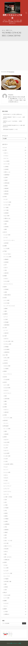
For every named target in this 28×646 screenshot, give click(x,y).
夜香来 (15, 516)
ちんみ (15, 466)
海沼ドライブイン (15, 546)
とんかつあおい (15, 254)
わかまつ (15, 390)
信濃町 (15, 245)
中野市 (15, 196)
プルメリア (15, 488)
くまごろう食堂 (15, 202)
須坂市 (15, 562)
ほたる (15, 475)
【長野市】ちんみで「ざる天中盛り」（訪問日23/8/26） (12, 122)
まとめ (15, 147)
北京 (15, 502)
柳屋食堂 (15, 529)
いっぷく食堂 (15, 428)
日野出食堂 (15, 183)
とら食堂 (15, 567)
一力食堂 (15, 207)
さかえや (15, 603)
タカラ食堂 (15, 303)
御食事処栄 (15, 174)
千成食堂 (15, 578)
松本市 (15, 382)
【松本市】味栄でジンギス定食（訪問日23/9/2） (13, 114)
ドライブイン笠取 (15, 417)
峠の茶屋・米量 (15, 581)
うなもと (15, 155)
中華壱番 (15, 346)
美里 (15, 224)
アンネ (15, 316)
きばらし (15, 278)
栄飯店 (15, 532)
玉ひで (15, 267)
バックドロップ (15, 486)
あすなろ (15, 338)
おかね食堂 (15, 453)
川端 (15, 526)
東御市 (15, 371)
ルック (15, 606)
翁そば (15, 551)
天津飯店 (15, 518)
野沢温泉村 (15, 425)
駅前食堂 (15, 193)
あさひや (15, 439)
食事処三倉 (15, 559)
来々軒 (15, 360)
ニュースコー (15, 576)
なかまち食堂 (15, 595)
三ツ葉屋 (15, 210)
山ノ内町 (15, 355)
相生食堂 (15, 191)
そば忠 (15, 461)
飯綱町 (15, 600)
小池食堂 (15, 368)
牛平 (15, 264)
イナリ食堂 (15, 597)
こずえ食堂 (15, 248)
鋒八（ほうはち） (15, 557)
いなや (15, 199)
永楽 (15, 537)
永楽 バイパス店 (15, 540)
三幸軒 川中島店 (15, 496)
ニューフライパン (15, 374)
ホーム (3, 30)
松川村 (15, 376)
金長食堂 (15, 226)
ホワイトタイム (15, 491)
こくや (15, 330)
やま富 (15, 480)
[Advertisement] (14, 55)
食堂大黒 (15, 273)
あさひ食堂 (15, 442)
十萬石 (15, 505)
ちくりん (15, 158)
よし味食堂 (15, 161)
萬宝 (15, 554)
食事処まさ (15, 614)
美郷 (15, 311)
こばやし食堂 (15, 456)
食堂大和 (15, 333)
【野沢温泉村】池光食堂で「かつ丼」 (10, 129)
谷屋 (15, 589)
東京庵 (15, 587)
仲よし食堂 (15, 357)
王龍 (15, 270)
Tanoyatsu (12, 71)
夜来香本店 (15, 352)
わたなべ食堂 (15, 365)
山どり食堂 (15, 215)
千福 (15, 510)
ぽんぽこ (15, 477)
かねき (15, 565)
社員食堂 (15, 221)
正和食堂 (15, 289)
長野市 (15, 436)
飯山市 (15, 592)
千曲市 (15, 251)
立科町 (15, 415)
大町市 (15, 297)
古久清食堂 (15, 349)
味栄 (15, 395)
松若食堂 (15, 262)
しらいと (15, 423)
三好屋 (15, 319)
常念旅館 (15, 322)
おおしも (15, 409)
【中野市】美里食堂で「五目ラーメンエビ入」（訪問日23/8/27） (14, 118)
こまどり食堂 (15, 234)
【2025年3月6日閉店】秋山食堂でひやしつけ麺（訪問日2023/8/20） (14, 126)
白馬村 (15, 406)
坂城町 (15, 275)
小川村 (15, 327)
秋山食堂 (15, 548)
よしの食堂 (15, 300)
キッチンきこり (15, 393)
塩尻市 (15, 286)
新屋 (15, 431)
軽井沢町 (15, 420)
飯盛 (15, 229)
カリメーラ (15, 483)
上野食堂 (15, 166)
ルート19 (15, 494)
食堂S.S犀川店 (15, 294)
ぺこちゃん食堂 (15, 256)
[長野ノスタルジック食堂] (12, 8)
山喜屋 (15, 521)
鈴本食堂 (15, 243)
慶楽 (15, 401)
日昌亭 (15, 180)
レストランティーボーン (15, 240)
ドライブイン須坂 (15, 573)
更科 (15, 584)
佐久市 (15, 232)
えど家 (15, 447)
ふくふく (15, 469)
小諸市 (15, 335)
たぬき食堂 (15, 379)
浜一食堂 (15, 543)
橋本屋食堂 (15, 324)
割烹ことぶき (15, 172)
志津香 (15, 177)
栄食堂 (15, 185)
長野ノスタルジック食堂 (15, 643)
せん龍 (15, 458)
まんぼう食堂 (15, 387)
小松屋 (15, 611)
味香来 (15, 513)
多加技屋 (15, 213)
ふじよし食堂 (15, 472)
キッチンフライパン (15, 284)
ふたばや (15, 570)
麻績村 (15, 608)
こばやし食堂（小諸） (15, 341)
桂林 (15, 535)
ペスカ (15, 237)
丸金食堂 (15, 169)
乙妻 (15, 499)
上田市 (15, 150)
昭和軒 (15, 308)
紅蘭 (15, 292)
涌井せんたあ (15, 218)
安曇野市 (15, 314)
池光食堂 (15, 434)
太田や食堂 (15, 398)
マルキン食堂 (15, 204)
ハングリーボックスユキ (15, 305)
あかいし (15, 153)
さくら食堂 (15, 385)
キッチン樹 (15, 163)
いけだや (15, 445)
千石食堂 (15, 507)
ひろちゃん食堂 (15, 344)
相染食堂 (15, 188)
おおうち (15, 450)
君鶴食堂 (15, 259)
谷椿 (15, 404)
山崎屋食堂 (15, 524)
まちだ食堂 (15, 281)
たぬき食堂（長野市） (15, 464)
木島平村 (15, 363)
